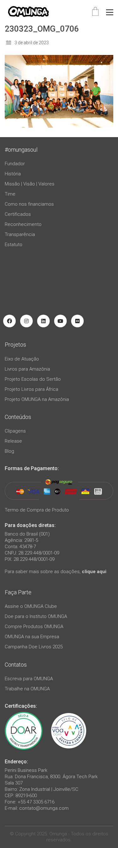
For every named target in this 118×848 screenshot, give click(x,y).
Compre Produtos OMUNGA (34, 626)
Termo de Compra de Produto (37, 510)
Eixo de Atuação (22, 359)
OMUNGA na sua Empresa (32, 636)
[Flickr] (77, 321)
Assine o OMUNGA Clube (31, 606)
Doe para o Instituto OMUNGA (36, 616)
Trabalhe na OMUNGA (27, 689)
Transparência (20, 234)
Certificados (18, 214)
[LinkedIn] (43, 321)
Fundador (15, 164)
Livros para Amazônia (27, 369)
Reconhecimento (23, 224)
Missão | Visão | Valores (29, 184)
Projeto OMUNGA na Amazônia (37, 399)
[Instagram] (26, 321)
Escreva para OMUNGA (29, 678)
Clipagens (15, 431)
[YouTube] (60, 321)
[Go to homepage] (28, 12)
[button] (109, 12)
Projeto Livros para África (31, 389)
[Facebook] (9, 321)
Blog (9, 451)
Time (10, 194)
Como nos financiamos (29, 204)
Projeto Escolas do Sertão (33, 379)
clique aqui (94, 571)
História (13, 174)
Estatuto (13, 244)
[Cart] (95, 12)
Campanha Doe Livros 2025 (34, 647)
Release (13, 441)
